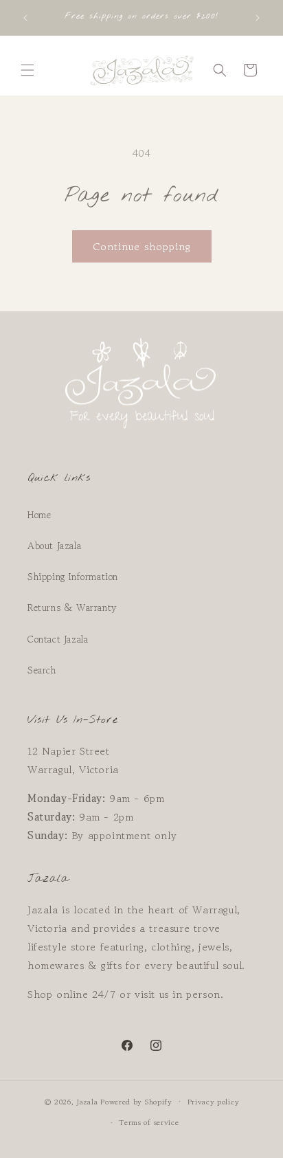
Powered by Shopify (136, 1100)
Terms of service (149, 1122)
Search (41, 670)
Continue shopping (142, 246)
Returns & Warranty (72, 607)
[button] (27, 70)
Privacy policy (214, 1101)
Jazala (87, 1100)
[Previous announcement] (25, 18)
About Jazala (54, 546)
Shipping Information (72, 576)
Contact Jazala (57, 639)
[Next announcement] (257, 18)
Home (39, 515)
